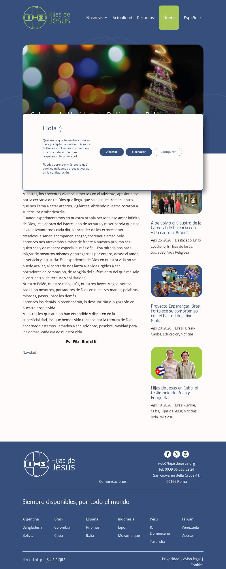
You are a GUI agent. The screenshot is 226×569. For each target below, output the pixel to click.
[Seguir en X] (176, 454)
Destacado (183, 240)
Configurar (168, 152)
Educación (171, 334)
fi (168, 246)
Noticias (187, 334)
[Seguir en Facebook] (167, 454)
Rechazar (139, 152)
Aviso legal (192, 558)
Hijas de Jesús (181, 246)
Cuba (155, 411)
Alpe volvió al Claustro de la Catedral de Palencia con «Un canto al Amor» (176, 227)
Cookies (196, 564)
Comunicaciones (113, 481)
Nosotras (94, 17)
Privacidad (170, 558)
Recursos (145, 17)
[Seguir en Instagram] (185, 454)
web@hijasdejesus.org (176, 463)
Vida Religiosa (178, 252)
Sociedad (158, 252)
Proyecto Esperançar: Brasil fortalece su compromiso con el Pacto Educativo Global (176, 313)
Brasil (179, 328)
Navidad (29, 352)
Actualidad (122, 17)
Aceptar (111, 152)
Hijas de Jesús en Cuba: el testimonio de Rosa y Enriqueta (174, 392)
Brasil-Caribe (185, 405)
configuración (59, 173)
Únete (169, 17)
